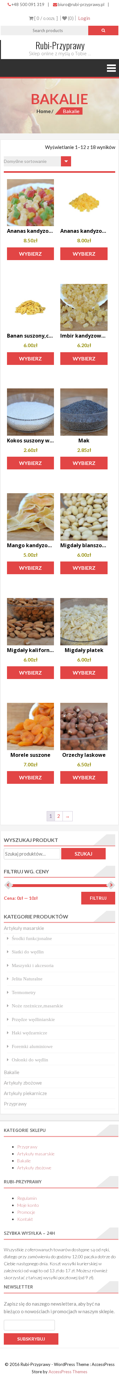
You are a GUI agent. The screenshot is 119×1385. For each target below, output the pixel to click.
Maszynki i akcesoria (33, 965)
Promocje (26, 1212)
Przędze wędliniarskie (33, 1019)
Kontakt (25, 1219)
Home (43, 111)
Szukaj (83, 854)
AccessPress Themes (68, 1371)
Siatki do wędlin (28, 951)
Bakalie (11, 1072)
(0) (70, 18)
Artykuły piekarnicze (25, 1093)
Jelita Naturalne (27, 978)
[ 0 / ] (45, 18)
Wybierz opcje (30, 255)
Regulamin (27, 1198)
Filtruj (98, 898)
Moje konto (28, 1205)
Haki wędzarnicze (29, 1032)
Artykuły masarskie (24, 928)
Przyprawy (15, 1103)
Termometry (24, 992)
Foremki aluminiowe (32, 1046)
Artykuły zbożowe (23, 1083)
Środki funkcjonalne (32, 938)
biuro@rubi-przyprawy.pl (81, 4)
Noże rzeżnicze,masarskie (37, 1005)
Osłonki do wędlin (30, 1059)
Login (84, 18)
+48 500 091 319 (27, 4)
